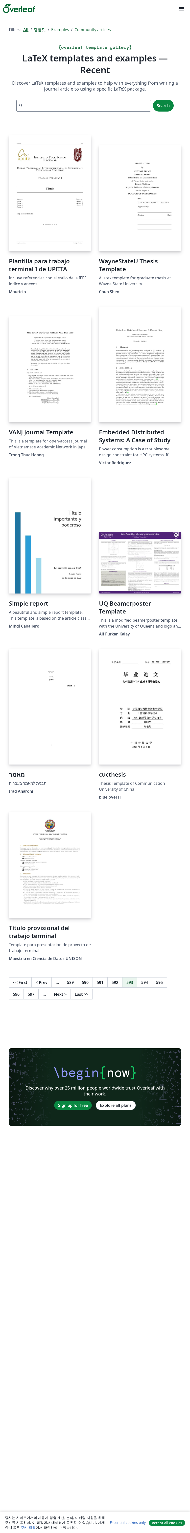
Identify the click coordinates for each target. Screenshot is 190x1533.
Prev (42, 982)
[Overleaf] (19, 8)
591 (100, 982)
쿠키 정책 (28, 1527)
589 (70, 982)
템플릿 (40, 29)
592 (115, 982)
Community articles (92, 29)
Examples (60, 29)
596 (16, 994)
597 (31, 994)
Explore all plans (116, 1105)
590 (85, 982)
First (20, 982)
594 (144, 982)
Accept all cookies (167, 1522)
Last (81, 994)
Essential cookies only (128, 1522)
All (25, 29)
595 (159, 982)
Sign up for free (73, 1105)
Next (60, 994)
